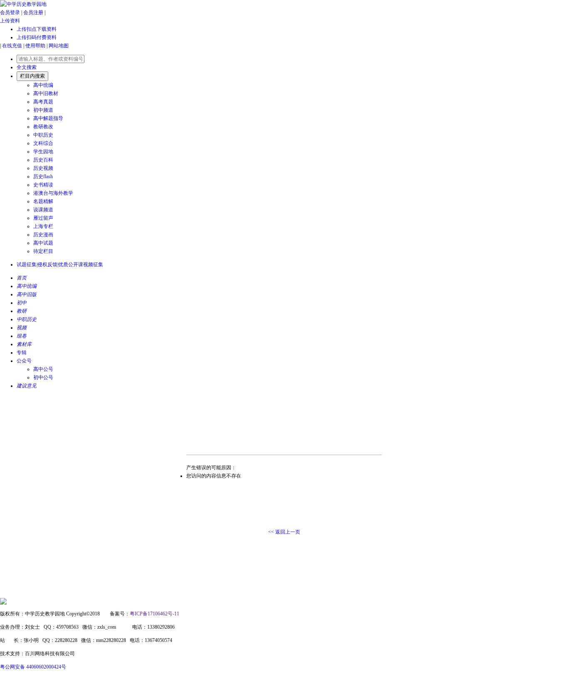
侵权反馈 (47, 264)
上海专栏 (43, 226)
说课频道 (43, 210)
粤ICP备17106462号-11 (154, 614)
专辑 (22, 352)
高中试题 (43, 243)
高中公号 (43, 369)
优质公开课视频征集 (80, 264)
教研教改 (43, 127)
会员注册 (33, 12)
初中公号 (43, 377)
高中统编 (43, 85)
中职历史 (43, 135)
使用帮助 (35, 46)
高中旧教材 (45, 93)
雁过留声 (43, 218)
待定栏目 (43, 251)
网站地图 (59, 46)
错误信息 (191, 444)
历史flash (43, 176)
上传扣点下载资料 (37, 29)
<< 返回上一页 (284, 532)
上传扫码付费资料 (37, 37)
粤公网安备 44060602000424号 (33, 667)
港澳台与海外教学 (53, 193)
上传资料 (10, 21)
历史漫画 (43, 235)
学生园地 (43, 151)
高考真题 (43, 102)
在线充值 (12, 46)
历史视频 (43, 168)
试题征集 (27, 264)
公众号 (24, 361)
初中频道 (43, 110)
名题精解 (43, 201)
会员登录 (10, 12)
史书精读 (43, 185)
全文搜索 (27, 67)
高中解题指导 (48, 118)
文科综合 (43, 143)
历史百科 (43, 160)
